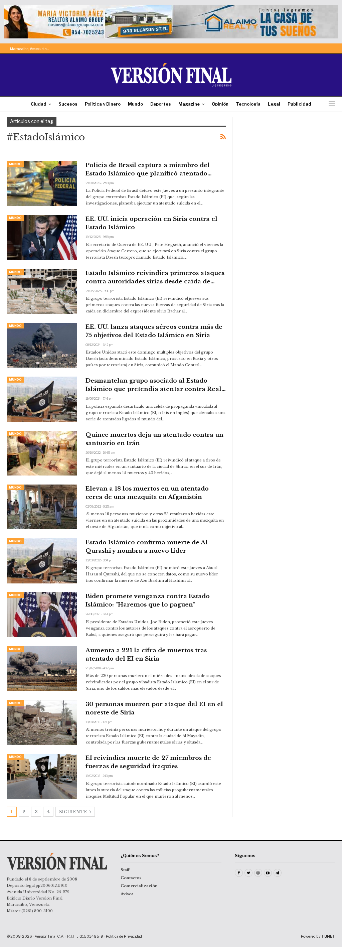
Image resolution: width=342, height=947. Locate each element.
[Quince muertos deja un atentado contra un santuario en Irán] (42, 453)
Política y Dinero (103, 104)
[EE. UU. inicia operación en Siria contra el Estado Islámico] (42, 237)
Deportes (160, 104)
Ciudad (38, 104)
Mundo (135, 104)
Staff (125, 869)
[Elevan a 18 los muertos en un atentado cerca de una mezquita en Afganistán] (42, 507)
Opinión (220, 104)
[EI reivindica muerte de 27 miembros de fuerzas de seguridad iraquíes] (42, 776)
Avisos (127, 894)
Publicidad (299, 104)
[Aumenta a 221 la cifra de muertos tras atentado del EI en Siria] (42, 668)
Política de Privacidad (124, 936)
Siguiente (73, 811)
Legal (274, 104)
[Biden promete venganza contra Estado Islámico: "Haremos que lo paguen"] (42, 614)
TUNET (328, 936)
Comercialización (139, 886)
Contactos (131, 877)
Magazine (189, 104)
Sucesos (67, 104)
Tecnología (248, 104)
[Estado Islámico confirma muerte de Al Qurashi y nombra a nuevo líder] (42, 560)
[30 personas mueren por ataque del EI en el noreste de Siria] (42, 722)
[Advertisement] (287, 158)
